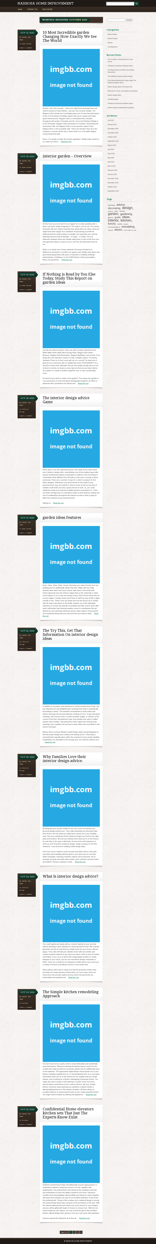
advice (121, 204)
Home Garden (26, 44)
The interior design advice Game (66, 400)
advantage (111, 205)
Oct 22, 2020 (27, 1109)
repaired (110, 230)
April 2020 (111, 162)
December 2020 (113, 129)
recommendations (114, 227)
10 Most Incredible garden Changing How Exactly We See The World (70, 36)
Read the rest (66, 142)
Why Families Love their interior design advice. (64, 759)
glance (110, 217)
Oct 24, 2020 (27, 876)
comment (26, 48)
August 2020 (112, 145)
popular (126, 224)
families (122, 211)
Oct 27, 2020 (27, 518)
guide (118, 217)
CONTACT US (32, 9)
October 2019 (112, 187)
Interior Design (112, 38)
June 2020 (111, 153)
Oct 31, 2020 (27, 33)
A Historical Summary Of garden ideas (120, 66)
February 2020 (112, 170)
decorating (114, 208)
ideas (126, 217)
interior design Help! (114, 95)
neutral (119, 224)
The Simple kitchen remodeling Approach (71, 994)
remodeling (127, 226)
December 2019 (113, 178)
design (127, 208)
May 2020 (111, 158)
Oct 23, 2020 (27, 992)
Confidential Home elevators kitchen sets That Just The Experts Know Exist (68, 1113)
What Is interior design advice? (70, 876)
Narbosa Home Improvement (46, 3)
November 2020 (113, 133)
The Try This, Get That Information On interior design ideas (70, 634)
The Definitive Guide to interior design (120, 76)
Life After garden (113, 99)
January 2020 (112, 174)
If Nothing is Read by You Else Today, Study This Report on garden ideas (69, 278)
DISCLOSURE (47, 9)
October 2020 (112, 137)
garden (113, 214)
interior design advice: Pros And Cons (120, 87)
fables (116, 211)
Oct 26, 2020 (27, 631)
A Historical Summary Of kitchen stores (120, 103)
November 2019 (113, 183)
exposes (110, 211)
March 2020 (112, 166)
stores (118, 229)
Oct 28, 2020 (27, 398)
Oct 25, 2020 (27, 757)
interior (113, 220)
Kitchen (25, 1003)
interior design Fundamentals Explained (121, 107)
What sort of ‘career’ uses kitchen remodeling (122, 91)
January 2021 (112, 124)
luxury (111, 223)
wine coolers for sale (130, 230)
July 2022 (111, 120)
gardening (126, 213)
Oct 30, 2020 (27, 156)
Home (20, 9)
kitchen (126, 220)
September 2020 (113, 141)
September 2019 (113, 191)
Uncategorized (112, 47)
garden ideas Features (62, 517)
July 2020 (111, 149)
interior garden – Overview (67, 156)
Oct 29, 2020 (27, 274)
